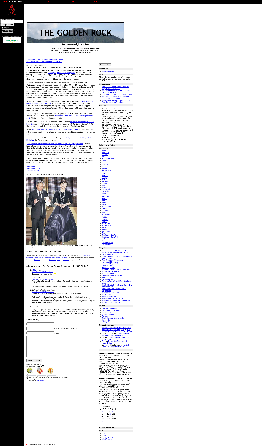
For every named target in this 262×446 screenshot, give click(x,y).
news (104, 204)
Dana (34, 278)
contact (92, 2)
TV (81, 255)
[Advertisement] (12, 86)
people (59, 2)
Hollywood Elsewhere (110, 262)
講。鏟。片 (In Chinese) (111, 302)
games (104, 185)
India (90, 255)
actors (104, 151)
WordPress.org (107, 439)
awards (104, 157)
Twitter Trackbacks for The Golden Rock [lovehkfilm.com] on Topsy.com (116, 329)
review (104, 222)
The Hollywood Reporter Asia (113, 318)
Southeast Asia (107, 225)
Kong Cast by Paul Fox (110, 272)
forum (104, 2)
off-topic (105, 208)
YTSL (34, 270)
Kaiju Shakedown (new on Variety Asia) (116, 270)
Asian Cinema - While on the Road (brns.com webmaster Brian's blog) (115, 251)
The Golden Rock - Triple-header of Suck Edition (116, 334)
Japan (54, 257)
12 (110, 414)
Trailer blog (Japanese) (110, 293)
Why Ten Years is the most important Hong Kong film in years (115, 97)
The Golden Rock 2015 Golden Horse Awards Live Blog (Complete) (116, 101)
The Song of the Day (109, 235)
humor (104, 193)
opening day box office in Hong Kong (61, 73)
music (58, 257)
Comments (108, 437)
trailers (41, 257)
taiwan (104, 229)
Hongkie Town (107, 266)
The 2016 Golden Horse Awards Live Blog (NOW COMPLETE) (115, 88)
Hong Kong (47, 257)
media (104, 201)
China (36, 257)
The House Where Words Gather (114, 289)
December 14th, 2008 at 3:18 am (42, 279)
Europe (104, 178)
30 (103, 421)
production (106, 214)
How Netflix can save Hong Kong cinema (117, 94)
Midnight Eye (107, 277)
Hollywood (106, 189)
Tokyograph (106, 291)
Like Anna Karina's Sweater (112, 275)
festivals (85, 255)
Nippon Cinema (108, 314)
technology (29, 257)
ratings (104, 218)
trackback (66, 260)
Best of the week (108, 159)
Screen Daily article (33, 171)
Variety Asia (106, 322)
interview (105, 197)
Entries (106, 435)
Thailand (105, 233)
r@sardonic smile (108, 279)
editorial (105, 176)
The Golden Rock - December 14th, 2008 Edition (44, 62)
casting (104, 168)
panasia (67, 2)
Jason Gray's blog (108, 268)
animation (105, 153)
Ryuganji (105, 316)
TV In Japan (106, 295)
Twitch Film (106, 320)
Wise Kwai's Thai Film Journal (113, 298)
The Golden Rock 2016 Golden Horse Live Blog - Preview (116, 91)
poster (104, 212)
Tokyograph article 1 (33, 166)
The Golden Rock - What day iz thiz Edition (117, 346)
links (98, 2)
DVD (103, 174)
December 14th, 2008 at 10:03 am (43, 292)
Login (104, 433)
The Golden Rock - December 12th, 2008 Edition (54, 67)
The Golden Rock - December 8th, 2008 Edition (45, 60)
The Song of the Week (110, 237)
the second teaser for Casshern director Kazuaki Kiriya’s (56, 130)
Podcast (105, 210)
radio (104, 216)
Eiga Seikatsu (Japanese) (111, 310)
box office (64, 257)
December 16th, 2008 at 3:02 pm (42, 308)
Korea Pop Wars (108, 273)
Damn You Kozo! (108, 254)
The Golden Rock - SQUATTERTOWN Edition (117, 331)
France (104, 183)
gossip (104, 187)
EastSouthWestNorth (109, 308)
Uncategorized (107, 243)
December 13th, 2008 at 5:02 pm (42, 272)
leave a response (54, 260)
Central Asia (106, 170)
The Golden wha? (108, 71)
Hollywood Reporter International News (116, 264)
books (104, 162)
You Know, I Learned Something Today (116, 300)
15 (101, 416)
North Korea (106, 206)
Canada (105, 166)
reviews (43, 2)
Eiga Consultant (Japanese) (112, 260)
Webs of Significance (109, 296)
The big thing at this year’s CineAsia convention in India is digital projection (55, 144)
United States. (107, 245)
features (51, 2)
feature (104, 180)
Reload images (32, 379)
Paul (103, 341)
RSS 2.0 (37, 260)
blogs (74, 2)
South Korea (106, 224)
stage (104, 227)
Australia (105, 155)
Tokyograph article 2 (33, 168)
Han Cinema (106, 312)
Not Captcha (40, 380)
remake (105, 220)
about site (83, 2)
